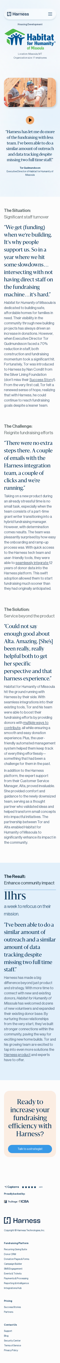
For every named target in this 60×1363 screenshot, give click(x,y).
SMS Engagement (13, 1269)
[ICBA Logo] (24, 1202)
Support (8, 1331)
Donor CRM (10, 1254)
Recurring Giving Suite (15, 1249)
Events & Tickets (13, 1274)
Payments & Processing (16, 1278)
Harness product (17, 1055)
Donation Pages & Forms (16, 1259)
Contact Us (10, 1325)
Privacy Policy (11, 1350)
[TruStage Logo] (11, 1202)
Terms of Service (12, 1345)
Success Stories (12, 1307)
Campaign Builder (13, 1264)
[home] (18, 14)
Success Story (41, 380)
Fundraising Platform (16, 1243)
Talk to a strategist (30, 1148)
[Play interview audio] (30, 120)
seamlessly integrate (32, 563)
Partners (8, 1312)
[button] (50, 14)
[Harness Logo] (24, 1221)
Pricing (8, 1301)
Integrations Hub (13, 1288)
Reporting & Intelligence (16, 1283)
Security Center (12, 1341)
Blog (6, 1336)
